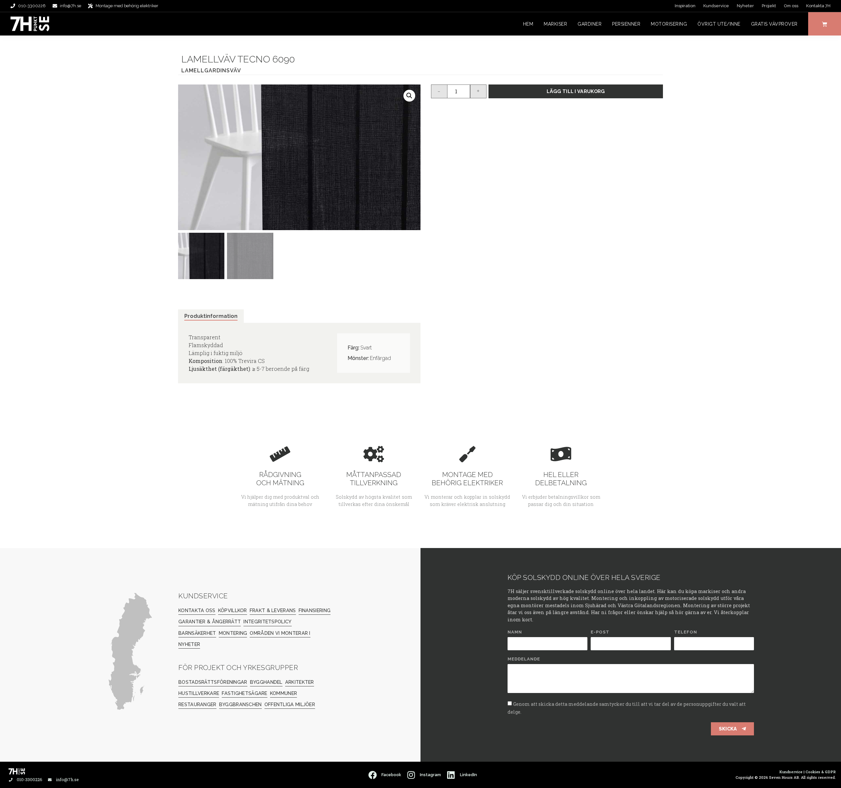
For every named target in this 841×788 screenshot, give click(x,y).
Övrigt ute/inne (718, 24)
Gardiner (590, 24)
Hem (528, 24)
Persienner (626, 24)
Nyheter (745, 5)
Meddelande (524, 659)
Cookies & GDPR (821, 771)
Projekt (769, 5)
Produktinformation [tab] (211, 316)
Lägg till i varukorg (576, 91)
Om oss (791, 5)
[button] (409, 96)
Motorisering (669, 24)
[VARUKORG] (824, 24)
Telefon (685, 632)
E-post (600, 632)
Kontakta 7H (818, 5)
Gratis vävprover (774, 24)
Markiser (555, 24)
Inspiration (685, 5)
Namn (515, 632)
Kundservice (716, 5)
